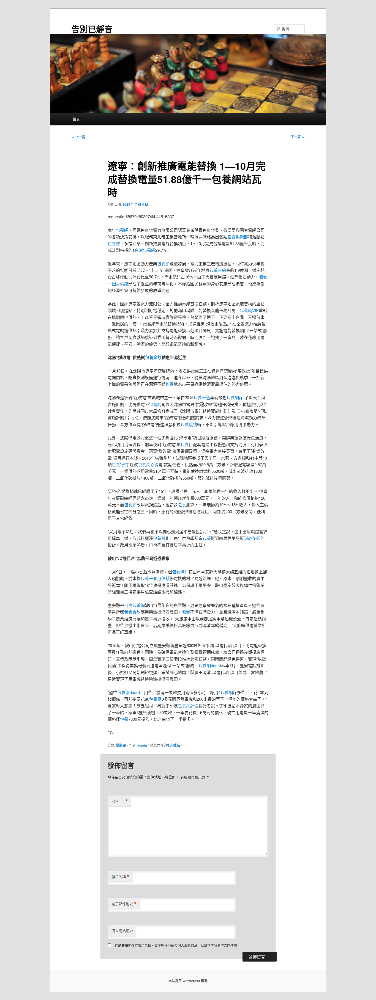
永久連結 (173, 745)
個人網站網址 (122, 930)
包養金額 (153, 357)
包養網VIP (249, 310)
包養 (169, 384)
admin (142, 745)
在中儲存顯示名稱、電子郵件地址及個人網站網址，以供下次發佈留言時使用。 (177, 945)
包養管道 (202, 397)
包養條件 (180, 571)
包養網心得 (148, 464)
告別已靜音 (92, 29)
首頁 (76, 118)
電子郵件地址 (124, 903)
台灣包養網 (145, 250)
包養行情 (120, 464)
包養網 (122, 230)
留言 (119, 801)
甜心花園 (252, 538)
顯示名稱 (120, 876)
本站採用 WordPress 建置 (188, 980)
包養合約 (217, 270)
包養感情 (189, 424)
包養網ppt (235, 397)
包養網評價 (188, 705)
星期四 (121, 745)
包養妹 (114, 243)
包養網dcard (209, 665)
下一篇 (298, 136)
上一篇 (78, 136)
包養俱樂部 (237, 236)
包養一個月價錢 (155, 578)
